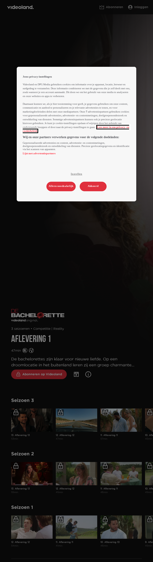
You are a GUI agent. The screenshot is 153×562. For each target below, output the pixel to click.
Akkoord (93, 185)
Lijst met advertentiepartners (39, 153)
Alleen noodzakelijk (61, 185)
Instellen (76, 174)
